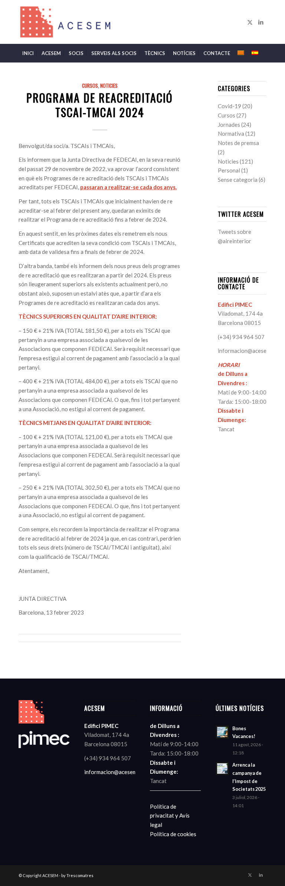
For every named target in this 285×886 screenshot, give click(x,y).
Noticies (109, 85)
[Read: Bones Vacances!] (222, 732)
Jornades (229, 124)
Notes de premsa (238, 142)
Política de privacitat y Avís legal (170, 815)
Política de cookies (173, 834)
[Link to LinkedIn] (260, 22)
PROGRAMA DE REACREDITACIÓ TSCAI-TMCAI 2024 (99, 104)
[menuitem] (28, 53)
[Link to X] (249, 22)
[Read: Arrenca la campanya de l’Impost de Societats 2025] (222, 768)
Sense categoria (238, 179)
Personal (229, 170)
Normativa (231, 133)
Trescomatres (80, 875)
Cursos (90, 85)
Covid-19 (229, 106)
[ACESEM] (66, 22)
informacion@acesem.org (249, 350)
